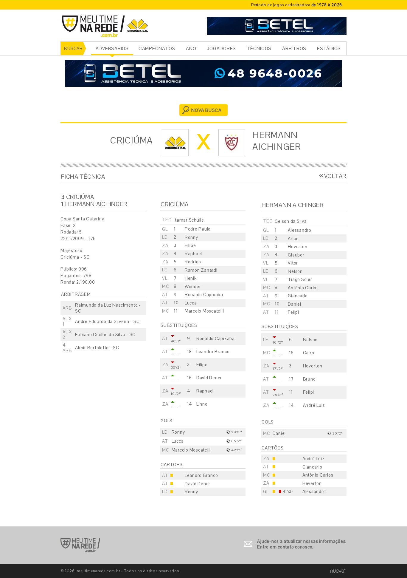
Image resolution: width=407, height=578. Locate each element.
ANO (191, 48)
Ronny (191, 237)
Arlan (293, 238)
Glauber (296, 255)
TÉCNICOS (259, 48)
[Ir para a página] (277, 25)
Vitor (293, 263)
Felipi (293, 312)
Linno (202, 404)
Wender (193, 286)
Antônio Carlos (303, 287)
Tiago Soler (300, 279)
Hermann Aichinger (276, 140)
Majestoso (71, 250)
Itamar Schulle (189, 220)
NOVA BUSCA (206, 110)
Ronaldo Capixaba (204, 294)
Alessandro (299, 230)
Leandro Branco (213, 351)
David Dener (209, 378)
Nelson (295, 271)
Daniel (294, 304)
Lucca (191, 303)
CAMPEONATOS (157, 48)
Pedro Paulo (198, 229)
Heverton (297, 246)
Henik (191, 278)
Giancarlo (298, 296)
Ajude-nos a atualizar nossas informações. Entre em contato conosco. (302, 544)
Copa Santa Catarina (82, 219)
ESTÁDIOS (329, 48)
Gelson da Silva (291, 221)
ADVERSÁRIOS (112, 48)
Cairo (308, 353)
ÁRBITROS (294, 48)
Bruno (309, 379)
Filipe (190, 245)
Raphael (193, 253)
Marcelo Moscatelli (204, 311)
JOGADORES (221, 48)
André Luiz (314, 405)
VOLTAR (335, 176)
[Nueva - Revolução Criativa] (338, 570)
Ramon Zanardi (201, 270)
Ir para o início (80, 545)
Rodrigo (193, 262)
